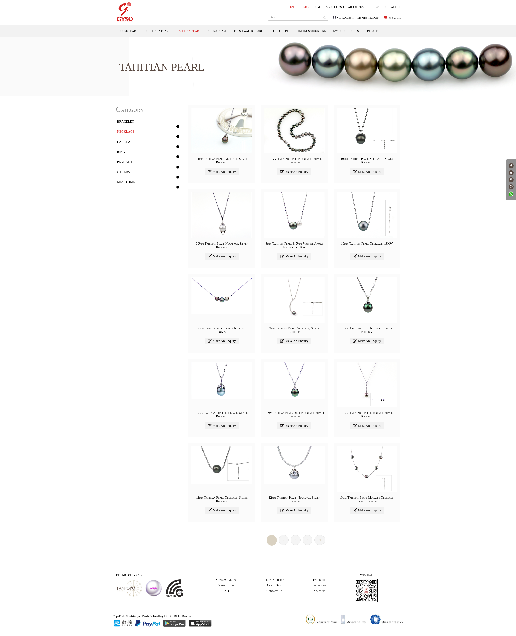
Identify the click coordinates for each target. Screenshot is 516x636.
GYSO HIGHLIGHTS (346, 31)
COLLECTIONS (279, 31)
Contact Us (274, 591)
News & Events (225, 579)
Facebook (319, 579)
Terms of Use (225, 585)
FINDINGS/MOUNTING (311, 31)
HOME (317, 7)
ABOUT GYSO (335, 7)
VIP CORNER (345, 17)
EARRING (124, 141)
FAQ (226, 591)
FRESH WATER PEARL (248, 31)
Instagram (319, 585)
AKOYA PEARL (217, 31)
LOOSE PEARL (128, 31)
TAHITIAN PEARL (189, 31)
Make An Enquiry (224, 171)
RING (121, 151)
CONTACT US (392, 7)
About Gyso (274, 585)
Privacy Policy (274, 579)
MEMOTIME (126, 182)
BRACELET (125, 121)
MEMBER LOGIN (368, 17)
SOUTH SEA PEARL (157, 31)
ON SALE (372, 31)
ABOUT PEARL (357, 7)
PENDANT (124, 161)
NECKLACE (126, 131)
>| (320, 539)
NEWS (375, 7)
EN (292, 7)
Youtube (319, 591)
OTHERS (123, 172)
